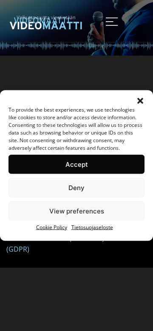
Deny (76, 187)
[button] (140, 101)
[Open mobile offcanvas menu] (112, 21)
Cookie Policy (51, 227)
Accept (76, 164)
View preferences (76, 211)
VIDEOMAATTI (42, 21)
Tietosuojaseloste (92, 227)
